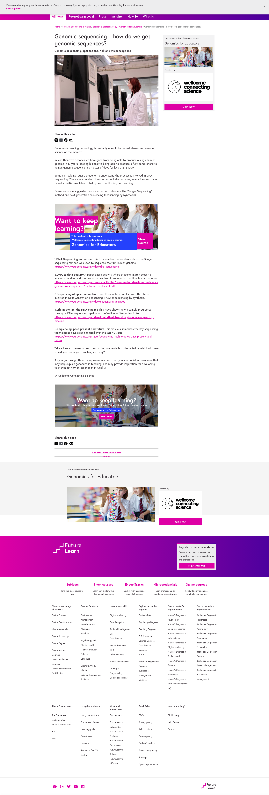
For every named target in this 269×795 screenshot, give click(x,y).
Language (85, 658)
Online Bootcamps (60, 636)
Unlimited (85, 743)
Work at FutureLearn (61, 724)
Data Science (116, 638)
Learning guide (88, 729)
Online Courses (59, 615)
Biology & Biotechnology (105, 26)
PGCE (141, 654)
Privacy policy (145, 722)
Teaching (85, 633)
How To (133, 16)
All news (58, 16)
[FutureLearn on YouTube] (75, 786)
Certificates (86, 736)
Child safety (173, 715)
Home (57, 26)
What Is (148, 16)
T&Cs (141, 715)
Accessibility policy (148, 750)
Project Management (119, 661)
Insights (117, 16)
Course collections (118, 677)
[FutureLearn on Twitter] (68, 786)
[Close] (264, 7)
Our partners (116, 715)
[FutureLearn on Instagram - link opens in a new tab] (61, 786)
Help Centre (173, 722)
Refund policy (145, 729)
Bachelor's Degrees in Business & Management (207, 674)
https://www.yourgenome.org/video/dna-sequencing (87, 266)
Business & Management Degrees (145, 675)
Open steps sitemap (148, 764)
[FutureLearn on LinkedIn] (82, 786)
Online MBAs (145, 615)
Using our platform (90, 715)
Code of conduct (147, 743)
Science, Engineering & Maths (76, 26)
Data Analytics (117, 622)
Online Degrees (59, 643)
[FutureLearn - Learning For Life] (208, 786)
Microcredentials (60, 629)
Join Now (189, 106)
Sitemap (143, 757)
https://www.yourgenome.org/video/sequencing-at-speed (90, 301)
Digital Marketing (118, 615)
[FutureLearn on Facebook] (55, 786)
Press (102, 16)
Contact (172, 729)
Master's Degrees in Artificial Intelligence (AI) (177, 684)
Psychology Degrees (148, 622)
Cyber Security (117, 654)
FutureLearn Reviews (90, 722)
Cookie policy (145, 736)
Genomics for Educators (130, 26)
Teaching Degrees (147, 629)
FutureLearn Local (81, 16)
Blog (54, 738)
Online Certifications (62, 622)
